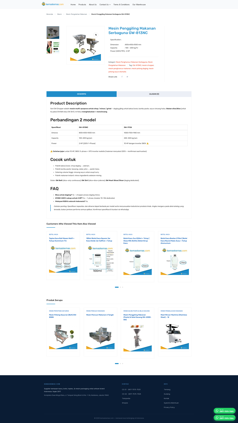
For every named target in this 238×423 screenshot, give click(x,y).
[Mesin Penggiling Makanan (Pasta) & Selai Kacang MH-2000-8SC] (137, 337)
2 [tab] (120, 287)
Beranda (49, 14)
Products (82, 4)
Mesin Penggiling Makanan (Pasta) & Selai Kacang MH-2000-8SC (137, 317)
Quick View (63, 269)
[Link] (95, 34)
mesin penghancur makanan (119, 68)
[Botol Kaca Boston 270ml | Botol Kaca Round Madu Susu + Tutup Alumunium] (175, 261)
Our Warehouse (139, 4)
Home (73, 4)
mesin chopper (148, 65)
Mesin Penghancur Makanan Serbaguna (131, 62)
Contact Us (104, 4)
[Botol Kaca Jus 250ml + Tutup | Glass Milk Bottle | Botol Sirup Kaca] (137, 261)
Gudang (167, 394)
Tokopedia (126, 398)
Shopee (125, 403)
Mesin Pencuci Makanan (95, 311)
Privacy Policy (169, 407)
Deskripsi (81, 94)
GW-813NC (137, 65)
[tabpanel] (63, 257)
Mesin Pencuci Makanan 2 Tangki (100, 315)
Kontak (166, 398)
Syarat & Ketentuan (171, 403)
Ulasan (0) (154, 94)
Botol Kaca (53, 234)
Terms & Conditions (121, 4)
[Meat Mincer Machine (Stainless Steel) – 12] (175, 335)
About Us (93, 4)
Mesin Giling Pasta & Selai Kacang (136, 311)
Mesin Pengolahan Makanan (76, 14)
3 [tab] (122, 287)
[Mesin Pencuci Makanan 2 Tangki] (100, 335)
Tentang (167, 389)
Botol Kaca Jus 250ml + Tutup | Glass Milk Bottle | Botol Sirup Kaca (136, 240)
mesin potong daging (140, 68)
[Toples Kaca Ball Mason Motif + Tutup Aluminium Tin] (63, 258)
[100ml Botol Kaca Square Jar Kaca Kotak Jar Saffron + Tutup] (100, 258)
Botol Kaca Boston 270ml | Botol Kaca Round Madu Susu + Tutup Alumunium (174, 240)
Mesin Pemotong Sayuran (59, 311)
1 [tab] (117, 287)
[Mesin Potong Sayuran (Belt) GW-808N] (63, 335)
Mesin (59, 14)
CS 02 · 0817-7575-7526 (131, 394)
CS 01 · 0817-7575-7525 (131, 389)
